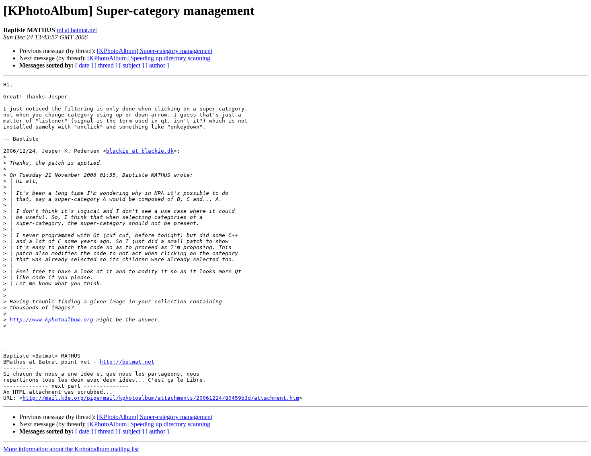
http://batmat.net (127, 362)
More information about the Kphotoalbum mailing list (71, 449)
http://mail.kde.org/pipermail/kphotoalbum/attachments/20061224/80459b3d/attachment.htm (161, 398)
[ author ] (157, 65)
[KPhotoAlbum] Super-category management (154, 50)
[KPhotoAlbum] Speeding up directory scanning (148, 58)
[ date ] (84, 65)
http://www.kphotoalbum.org (51, 320)
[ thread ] (105, 65)
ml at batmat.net (77, 30)
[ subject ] (131, 65)
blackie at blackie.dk (140, 151)
